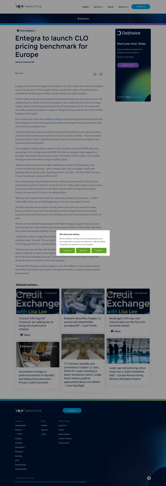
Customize (67, 250)
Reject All (83, 250)
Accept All (99, 250)
